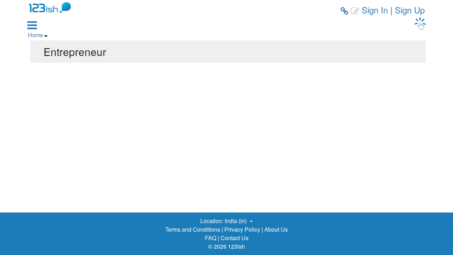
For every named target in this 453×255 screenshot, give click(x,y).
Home (35, 35)
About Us (276, 229)
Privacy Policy (242, 229)
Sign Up (410, 10)
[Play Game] (420, 23)
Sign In (375, 10)
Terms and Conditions (192, 229)
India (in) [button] (236, 221)
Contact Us (234, 238)
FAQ (210, 238)
